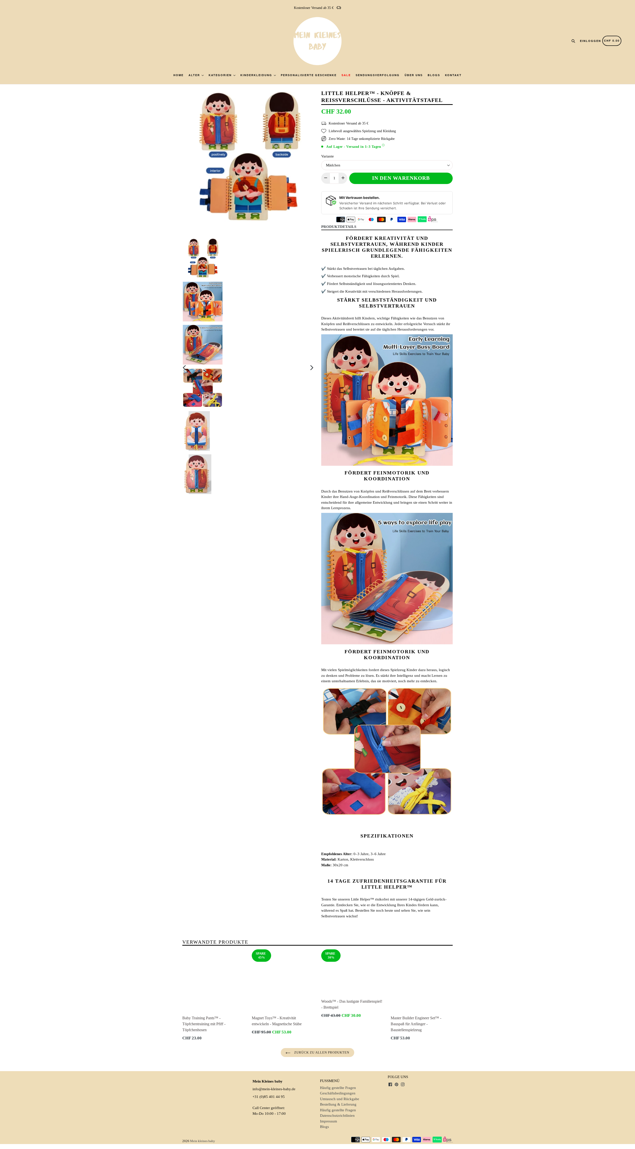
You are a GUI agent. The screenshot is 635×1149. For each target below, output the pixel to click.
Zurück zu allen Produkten (321, 1052)
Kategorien (221, 75)
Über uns (414, 75)
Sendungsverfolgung (378, 75)
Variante (327, 156)
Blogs (434, 75)
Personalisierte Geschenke (309, 75)
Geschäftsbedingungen (337, 1093)
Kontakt (453, 75)
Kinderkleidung (256, 75)
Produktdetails (338, 227)
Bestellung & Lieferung (338, 1104)
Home (178, 75)
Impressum (328, 1121)
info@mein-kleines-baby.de (274, 1089)
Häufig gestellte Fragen (338, 1088)
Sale (346, 75)
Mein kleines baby (202, 1141)
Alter (195, 75)
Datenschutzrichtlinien (337, 1116)
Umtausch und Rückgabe (339, 1099)
